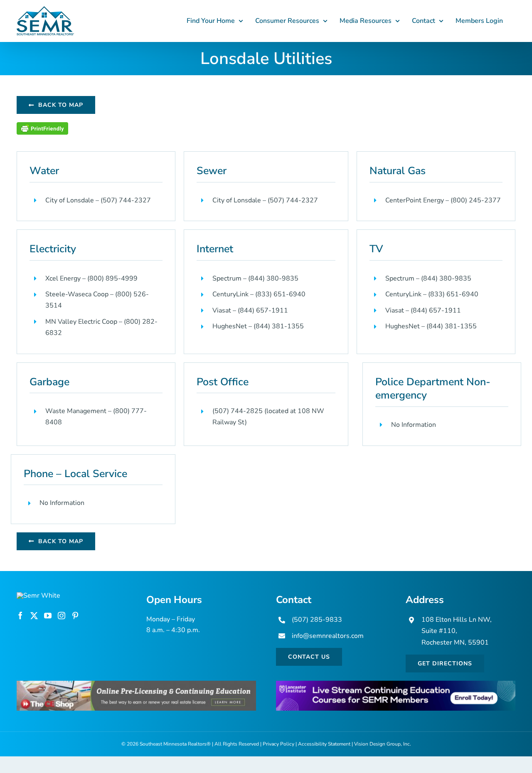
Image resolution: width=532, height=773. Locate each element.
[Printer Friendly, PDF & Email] (42, 127)
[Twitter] (34, 615)
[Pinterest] (75, 615)
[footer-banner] (136, 684)
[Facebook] (20, 615)
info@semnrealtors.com (328, 635)
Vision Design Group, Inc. (382, 744)
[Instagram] (61, 615)
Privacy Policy (278, 744)
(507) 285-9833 (317, 619)
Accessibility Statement (324, 744)
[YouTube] (48, 615)
